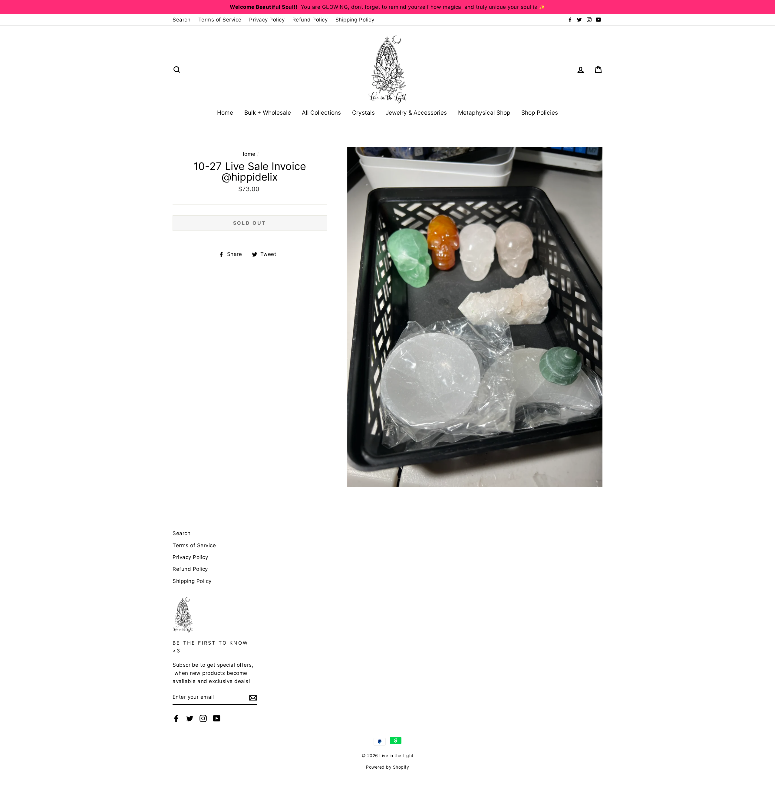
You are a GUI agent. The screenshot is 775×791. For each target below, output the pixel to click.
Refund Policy (310, 20)
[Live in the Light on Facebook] (176, 718)
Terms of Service (220, 20)
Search (181, 20)
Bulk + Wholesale (267, 112)
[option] (387, 7)
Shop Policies (539, 112)
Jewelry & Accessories (416, 112)
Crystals (363, 112)
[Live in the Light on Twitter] (189, 718)
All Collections (321, 112)
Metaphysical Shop (484, 112)
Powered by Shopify (387, 767)
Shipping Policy (354, 20)
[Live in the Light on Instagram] (203, 718)
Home (225, 112)
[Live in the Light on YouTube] (216, 718)
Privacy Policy (267, 20)
